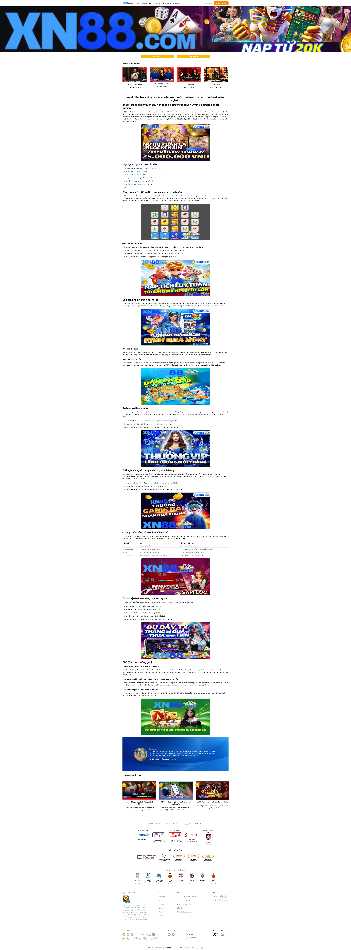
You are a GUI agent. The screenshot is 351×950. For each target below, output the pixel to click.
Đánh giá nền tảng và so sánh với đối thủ (138, 181)
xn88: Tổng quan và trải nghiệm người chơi (212, 802)
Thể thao (144, 3)
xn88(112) (165, 824)
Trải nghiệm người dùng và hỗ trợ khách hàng (140, 178)
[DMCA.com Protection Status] (197, 947)
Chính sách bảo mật (184, 900)
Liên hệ (179, 908)
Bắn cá (151, 3)
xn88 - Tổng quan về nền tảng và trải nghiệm (139, 803)
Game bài (157, 3)
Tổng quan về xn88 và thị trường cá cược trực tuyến (142, 168)
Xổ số (164, 3)
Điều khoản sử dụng (184, 912)
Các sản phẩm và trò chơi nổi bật (136, 171)
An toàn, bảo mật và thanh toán (135, 174)
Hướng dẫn (176, 3)
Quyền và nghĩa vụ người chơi (187, 896)
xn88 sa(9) (174, 824)
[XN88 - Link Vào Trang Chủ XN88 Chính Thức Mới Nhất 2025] (128, 3)
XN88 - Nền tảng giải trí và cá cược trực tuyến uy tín (176, 803)
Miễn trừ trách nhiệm (184, 904)
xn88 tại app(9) (186, 824)
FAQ (125, 187)
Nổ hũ (169, 3)
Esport (161, 908)
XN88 (138, 3)
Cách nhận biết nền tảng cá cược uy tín (138, 184)
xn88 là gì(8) (198, 824)
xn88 (129, 303)
